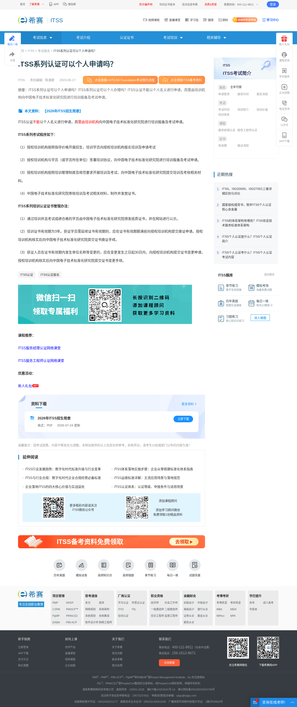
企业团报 (284, 92)
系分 (87, 602)
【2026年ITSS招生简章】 (63, 111)
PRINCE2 (72, 615)
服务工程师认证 (247, 130)
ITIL (134, 609)
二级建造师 (171, 609)
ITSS (121, 609)
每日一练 (172, 575)
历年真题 (59, 575)
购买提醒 (23, 665)
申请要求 (224, 94)
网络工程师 (105, 622)
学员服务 (284, 76)
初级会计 (189, 602)
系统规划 (90, 615)
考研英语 (235, 602)
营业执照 (117, 665)
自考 (252, 602)
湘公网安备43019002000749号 (196, 689)
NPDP (69, 602)
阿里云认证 (138, 602)
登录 (273, 4)
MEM (233, 609)
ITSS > (33, 51)
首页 (22, 4)
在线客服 (169, 662)
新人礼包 (25, 386)
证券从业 (189, 615)
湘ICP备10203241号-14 (161, 689)
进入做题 (260, 318)
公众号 (284, 125)
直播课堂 (174, 20)
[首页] (31, 20)
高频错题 (128, 575)
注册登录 (23, 647)
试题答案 (194, 575)
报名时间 (243, 94)
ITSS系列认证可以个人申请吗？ (75, 51)
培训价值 (262, 109)
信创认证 (123, 615)
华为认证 (123, 602)
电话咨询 (284, 109)
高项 (101, 602)
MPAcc (221, 615)
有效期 (222, 145)
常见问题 (117, 653)
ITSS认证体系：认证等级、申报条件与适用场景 (148, 487)
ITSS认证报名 (49, 274)
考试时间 (224, 109)
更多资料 (188, 404)
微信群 (71, 4)
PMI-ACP (71, 622)
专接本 (253, 609)
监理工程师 (171, 615)
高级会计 (189, 609)
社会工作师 (171, 602)
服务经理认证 (226, 130)
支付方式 (23, 659)
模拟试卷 (81, 575)
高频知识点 (105, 575)
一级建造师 (157, 609)
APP (56, 4)
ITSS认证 (26, 274)
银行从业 (202, 609)
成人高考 (268, 602)
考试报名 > (45, 51)
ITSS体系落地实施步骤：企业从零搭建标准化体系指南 (153, 469)
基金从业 (202, 615)
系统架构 (104, 609)
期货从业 (189, 622)
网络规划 (90, 609)
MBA (219, 609)
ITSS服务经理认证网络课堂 (39, 348)
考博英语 (222, 602)
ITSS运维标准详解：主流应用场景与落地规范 (147, 478)
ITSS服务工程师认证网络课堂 (41, 361)
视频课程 (153, 20)
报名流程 (262, 94)
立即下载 (183, 419)
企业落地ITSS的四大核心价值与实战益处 (55, 487)
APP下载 (284, 141)
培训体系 (224, 114)
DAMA (56, 622)
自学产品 (70, 647)
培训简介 (243, 109)
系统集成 (104, 615)
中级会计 (202, 602)
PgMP (56, 615)
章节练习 (150, 575)
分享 (12, 60)
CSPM (56, 609)
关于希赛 (117, 647)
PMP (55, 602)
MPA (233, 615)
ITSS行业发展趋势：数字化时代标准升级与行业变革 (63, 469)
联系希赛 (117, 659)
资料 (225, 20)
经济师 (155, 602)
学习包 (194, 20)
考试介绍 (83, 37)
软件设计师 (91, 622)
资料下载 (39, 404)
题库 (210, 20)
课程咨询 (284, 60)
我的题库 (269, 274)
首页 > (23, 51)
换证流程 (243, 145)
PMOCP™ (72, 609)
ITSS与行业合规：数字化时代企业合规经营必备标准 (63, 478)
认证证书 (127, 37)
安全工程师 (157, 615)
